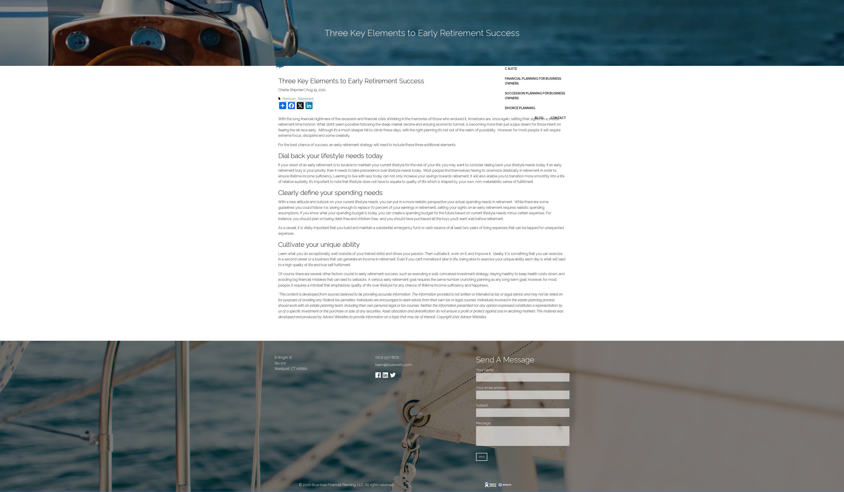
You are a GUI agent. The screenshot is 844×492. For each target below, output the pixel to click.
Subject (498, 405)
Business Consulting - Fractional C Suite (534, 66)
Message (499, 423)
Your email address (508, 388)
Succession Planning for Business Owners (535, 96)
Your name (501, 370)
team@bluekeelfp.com (393, 365)
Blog (539, 118)
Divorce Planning (520, 108)
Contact (558, 118)
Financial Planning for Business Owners (533, 81)
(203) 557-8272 (387, 357)
